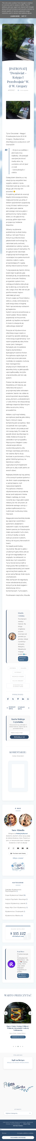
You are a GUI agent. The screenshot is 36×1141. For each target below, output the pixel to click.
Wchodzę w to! (19, 737)
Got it (24, 16)
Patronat (18, 672)
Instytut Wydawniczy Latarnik (15, 903)
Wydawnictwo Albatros (13, 915)
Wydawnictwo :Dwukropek (14, 911)
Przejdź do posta (9, 1036)
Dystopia (13, 668)
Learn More (15, 16)
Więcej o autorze (22, 659)
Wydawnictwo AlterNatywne (18, 685)
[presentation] (6, 1013)
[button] (13, 1046)
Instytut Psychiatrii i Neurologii (15, 899)
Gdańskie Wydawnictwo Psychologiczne (13, 890)
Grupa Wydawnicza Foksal (14, 895)
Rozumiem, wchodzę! (18, 1137)
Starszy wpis (21, 708)
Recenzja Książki (18, 676)
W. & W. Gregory (18, 680)
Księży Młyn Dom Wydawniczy (15, 907)
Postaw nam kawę (19, 853)
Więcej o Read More (22, 975)
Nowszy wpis (12, 708)
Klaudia (23, 668)
